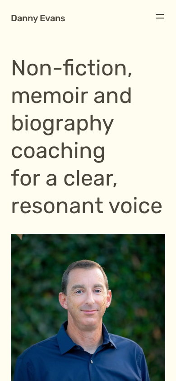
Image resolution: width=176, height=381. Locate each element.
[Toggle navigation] (160, 16)
